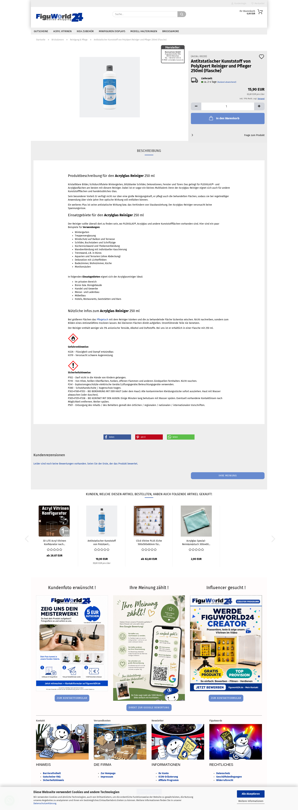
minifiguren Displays (112, 31)
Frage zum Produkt (254, 135)
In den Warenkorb (227, 118)
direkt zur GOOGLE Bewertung (149, 707)
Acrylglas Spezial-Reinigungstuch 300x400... (196, 542)
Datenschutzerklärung (44, 803)
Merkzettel (259, 3)
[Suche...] (181, 14)
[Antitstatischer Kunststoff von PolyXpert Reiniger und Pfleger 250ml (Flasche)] (110, 87)
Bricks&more (170, 31)
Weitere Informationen (250, 801)
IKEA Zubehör (85, 31)
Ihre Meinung (228, 475)
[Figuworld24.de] (59, 17)
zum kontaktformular (72, 698)
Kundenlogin (239, 3)
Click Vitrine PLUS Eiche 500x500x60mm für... (149, 542)
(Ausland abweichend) (226, 82)
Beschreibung (149, 151)
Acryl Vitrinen (62, 31)
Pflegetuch (102, 319)
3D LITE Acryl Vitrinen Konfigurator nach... (54, 542)
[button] (196, 106)
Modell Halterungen (143, 31)
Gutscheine (41, 31)
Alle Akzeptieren (251, 793)
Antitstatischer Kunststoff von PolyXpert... (102, 542)
